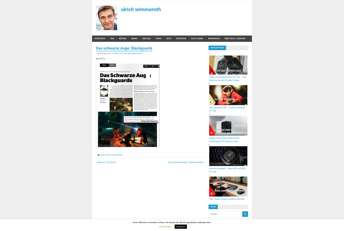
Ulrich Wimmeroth (134, 53)
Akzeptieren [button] (180, 227)
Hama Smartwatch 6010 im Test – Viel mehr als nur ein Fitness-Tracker (227, 79)
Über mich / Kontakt (235, 38)
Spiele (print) (117, 155)
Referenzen (214, 38)
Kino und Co (106, 155)
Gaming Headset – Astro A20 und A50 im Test (227, 170)
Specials (146, 38)
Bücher (122, 38)
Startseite (99, 38)
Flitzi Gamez (197, 38)
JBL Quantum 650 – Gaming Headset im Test (227, 109)
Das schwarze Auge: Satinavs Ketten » (186, 162)
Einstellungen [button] (165, 226)
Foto (168, 38)
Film (112, 38)
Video (158, 38)
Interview (181, 38)
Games (134, 38)
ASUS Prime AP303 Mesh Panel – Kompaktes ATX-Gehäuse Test (225, 140)
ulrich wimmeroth (141, 9)
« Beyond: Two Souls (106, 162)
